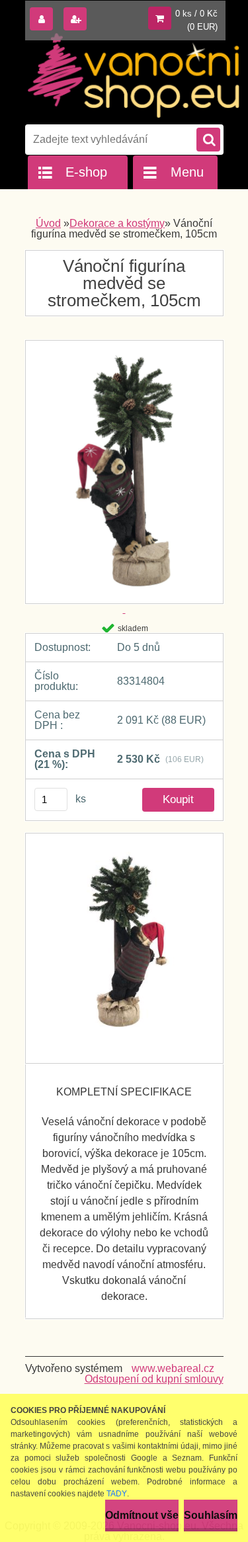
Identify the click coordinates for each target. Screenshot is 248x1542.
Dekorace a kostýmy (117, 223)
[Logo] (134, 75)
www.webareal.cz (173, 1368)
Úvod (48, 223)
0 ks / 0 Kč (196, 14)
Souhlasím (210, 1515)
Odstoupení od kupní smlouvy (154, 1379)
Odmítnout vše (142, 1515)
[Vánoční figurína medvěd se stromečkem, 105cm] (124, 948)
